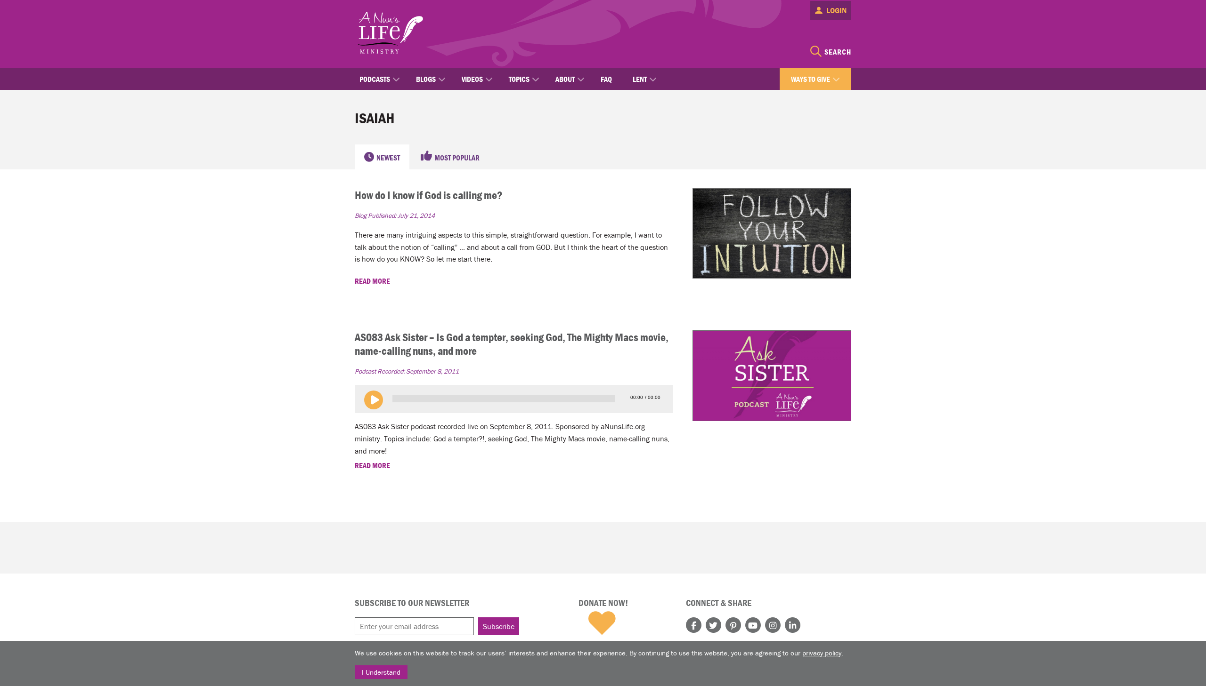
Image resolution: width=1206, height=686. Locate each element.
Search (837, 51)
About (565, 79)
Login (836, 10)
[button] (373, 400)
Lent (640, 79)
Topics (519, 79)
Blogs (426, 79)
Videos (472, 79)
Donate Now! (603, 602)
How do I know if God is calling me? (428, 195)
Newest (388, 157)
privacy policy (821, 652)
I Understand (381, 672)
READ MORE (373, 281)
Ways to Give (810, 79)
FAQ (606, 79)
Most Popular (457, 157)
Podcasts (374, 79)
